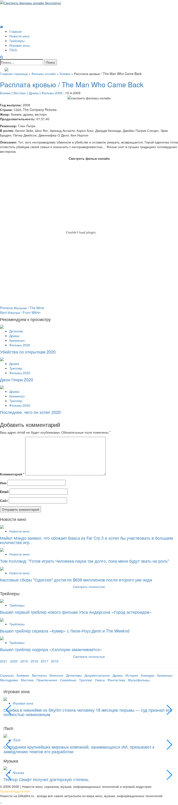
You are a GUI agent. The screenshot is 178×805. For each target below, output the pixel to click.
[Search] (1, 57)
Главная (15, 31)
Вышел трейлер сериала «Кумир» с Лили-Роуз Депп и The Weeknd (64, 631)
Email (4, 491)
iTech (13, 50)
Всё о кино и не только (37, 10)
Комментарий (12, 474)
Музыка (18, 772)
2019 (24, 661)
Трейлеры (17, 40)
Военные (56, 675)
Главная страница (14, 73)
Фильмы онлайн (43, 73)
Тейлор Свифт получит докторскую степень (46, 779)
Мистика (27, 680)
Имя (3, 482)
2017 (44, 661)
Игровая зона (19, 45)
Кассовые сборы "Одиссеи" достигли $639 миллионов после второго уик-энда (76, 580)
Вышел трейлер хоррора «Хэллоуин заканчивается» (51, 649)
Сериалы (7, 675)
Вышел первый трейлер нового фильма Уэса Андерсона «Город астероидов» (76, 612)
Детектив (16, 331)
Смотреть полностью (89, 656)
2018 (34, 661)
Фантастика (116, 680)
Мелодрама (9, 680)
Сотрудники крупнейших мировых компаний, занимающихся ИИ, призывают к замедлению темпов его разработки (78, 749)
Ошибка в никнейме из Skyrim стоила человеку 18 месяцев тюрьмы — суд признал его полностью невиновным (87, 712)
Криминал (17, 340)
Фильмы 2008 (51, 93)
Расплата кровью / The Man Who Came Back (71, 84)
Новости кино (19, 36)
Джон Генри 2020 (16, 380)
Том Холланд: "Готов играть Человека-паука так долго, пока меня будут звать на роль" (84, 561)
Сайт (4, 500)
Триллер (15, 368)
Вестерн (19, 93)
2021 (3, 661)
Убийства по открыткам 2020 (28, 352)
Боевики (23, 675)
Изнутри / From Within (20, 312)
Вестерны (39, 675)
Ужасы (100, 680)
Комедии (147, 675)
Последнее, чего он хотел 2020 (30, 412)
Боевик (65, 73)
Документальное (97, 675)
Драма (34, 93)
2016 (54, 661)
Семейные (68, 680)
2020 (14, 661)
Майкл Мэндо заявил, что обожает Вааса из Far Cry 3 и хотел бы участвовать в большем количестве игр (86, 540)
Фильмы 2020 (19, 345)
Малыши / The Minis (22, 307)
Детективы (74, 675)
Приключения (46, 680)
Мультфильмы (139, 680)
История (131, 675)
